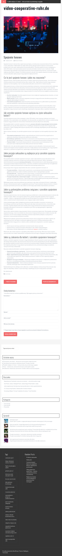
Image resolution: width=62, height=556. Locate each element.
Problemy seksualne (31, 457)
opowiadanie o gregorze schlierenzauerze (9, 497)
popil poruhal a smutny (9, 507)
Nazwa (6, 312)
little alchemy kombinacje (8, 483)
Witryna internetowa (9, 324)
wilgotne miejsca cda (10, 523)
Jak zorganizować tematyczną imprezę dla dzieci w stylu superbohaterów (23, 386)
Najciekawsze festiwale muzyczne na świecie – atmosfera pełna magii (22, 381)
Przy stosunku (10, 281)
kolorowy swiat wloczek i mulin (9, 475)
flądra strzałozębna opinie (10, 466)
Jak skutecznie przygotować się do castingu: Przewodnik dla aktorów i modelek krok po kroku (33, 429)
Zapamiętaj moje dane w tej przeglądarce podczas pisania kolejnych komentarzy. (27, 330)
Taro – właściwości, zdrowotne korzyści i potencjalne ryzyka (23, 1)
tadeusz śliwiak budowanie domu (9, 515)
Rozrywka (6, 407)
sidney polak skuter (10, 511)
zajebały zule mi (9, 536)
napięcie (35, 229)
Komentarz (7, 295)
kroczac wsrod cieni (10, 479)
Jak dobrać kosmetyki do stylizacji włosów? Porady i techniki (19, 363)
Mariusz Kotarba (18, 60)
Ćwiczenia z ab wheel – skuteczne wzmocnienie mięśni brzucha (20, 361)
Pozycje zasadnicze (50, 281)
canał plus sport (9, 458)
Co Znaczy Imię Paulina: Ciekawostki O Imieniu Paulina (17, 388)
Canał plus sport (14, 419)
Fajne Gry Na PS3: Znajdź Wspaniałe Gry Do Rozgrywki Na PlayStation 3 (28, 424)
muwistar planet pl (10, 492)
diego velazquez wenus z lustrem (9, 461)
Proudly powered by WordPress (10, 551)
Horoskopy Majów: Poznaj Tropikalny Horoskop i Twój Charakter (20, 391)
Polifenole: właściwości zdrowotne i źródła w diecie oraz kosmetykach (21, 368)
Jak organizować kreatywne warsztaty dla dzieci (22, 439)
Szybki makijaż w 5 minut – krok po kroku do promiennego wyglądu (21, 365)
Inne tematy (7, 274)
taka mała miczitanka (10, 519)
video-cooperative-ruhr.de (26, 8)
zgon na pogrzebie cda (10, 540)
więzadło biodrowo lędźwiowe (10, 527)
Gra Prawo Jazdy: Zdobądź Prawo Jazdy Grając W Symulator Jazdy (21, 383)
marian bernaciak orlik (9, 488)
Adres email (7, 318)
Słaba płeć (29, 459)
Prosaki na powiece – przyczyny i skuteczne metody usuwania (25, 434)
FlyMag (25, 551)
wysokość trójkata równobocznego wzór (11, 531)
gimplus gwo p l (9, 471)
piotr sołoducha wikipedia (9, 502)
